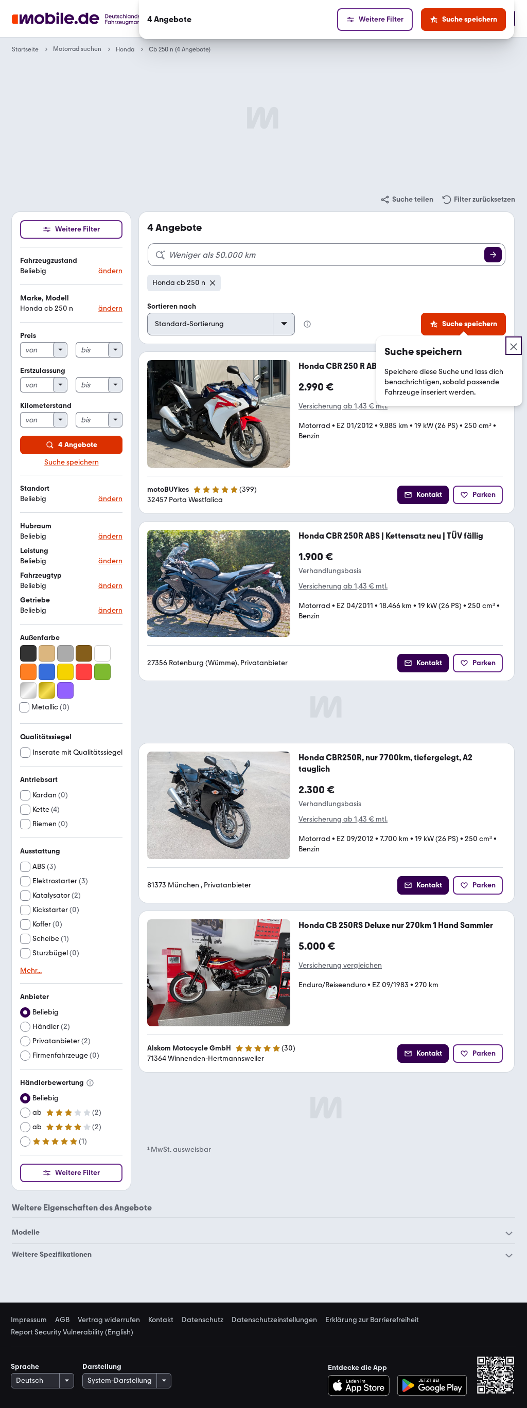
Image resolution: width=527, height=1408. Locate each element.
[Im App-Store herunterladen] (361, 1385)
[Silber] (28, 690)
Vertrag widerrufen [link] (109, 1320)
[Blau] (47, 672)
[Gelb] (65, 672)
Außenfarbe (40, 637)
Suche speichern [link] (71, 462)
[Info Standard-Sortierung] (307, 324)
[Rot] (84, 672)
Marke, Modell (44, 298)
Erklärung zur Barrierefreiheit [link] (372, 1320)
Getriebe (35, 600)
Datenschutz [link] (202, 1320)
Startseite (25, 49)
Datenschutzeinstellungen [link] (274, 1320)
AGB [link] (62, 1320)
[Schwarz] (28, 653)
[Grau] (65, 653)
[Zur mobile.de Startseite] (95, 18)
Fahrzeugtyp (41, 575)
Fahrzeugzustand (48, 260)
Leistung (34, 550)
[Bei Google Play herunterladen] (432, 1385)
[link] (406, 199)
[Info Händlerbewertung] (90, 1083)
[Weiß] (102, 653)
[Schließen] (513, 345)
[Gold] (47, 690)
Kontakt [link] (160, 1320)
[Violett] (65, 690)
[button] (71, 266)
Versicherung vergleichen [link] (340, 965)
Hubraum (35, 526)
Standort (34, 488)
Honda (125, 49)
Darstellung (101, 1366)
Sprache (25, 1366)
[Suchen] (493, 254)
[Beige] (47, 653)
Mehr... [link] (31, 971)
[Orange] (28, 672)
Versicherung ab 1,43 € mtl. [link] (343, 406)
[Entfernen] (212, 283)
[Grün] (102, 672)
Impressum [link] (29, 1320)
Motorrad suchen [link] (77, 49)
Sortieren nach (171, 306)
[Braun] (84, 653)
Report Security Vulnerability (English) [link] (72, 1332)
